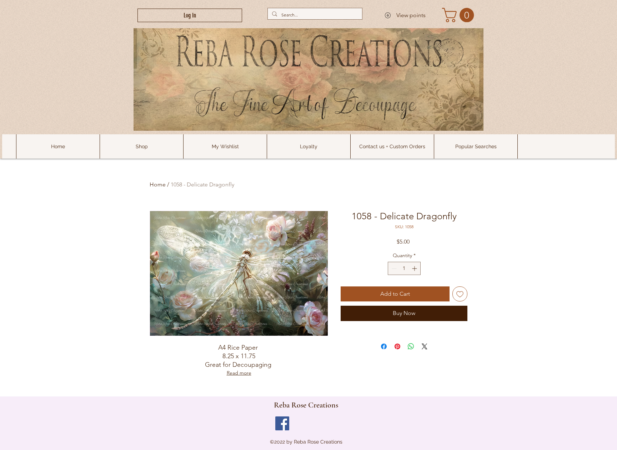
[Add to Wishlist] (459, 293)
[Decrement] (393, 268)
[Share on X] (424, 346)
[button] (475, 146)
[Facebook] (282, 423)
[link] (459, 15)
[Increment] (415, 268)
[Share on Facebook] (384, 346)
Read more (239, 373)
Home (158, 184)
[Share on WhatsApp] (411, 346)
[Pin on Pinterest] (397, 346)
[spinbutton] (404, 268)
